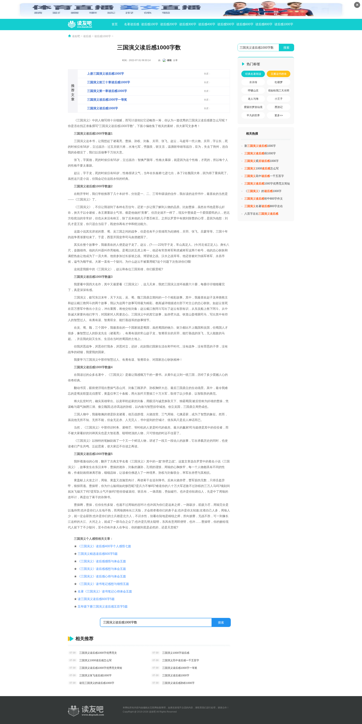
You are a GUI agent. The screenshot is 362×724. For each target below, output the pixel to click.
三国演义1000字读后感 (171, 652)
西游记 (279, 107)
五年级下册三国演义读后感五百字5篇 (103, 606)
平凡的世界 (253, 115)
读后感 (87, 36)
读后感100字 (149, 24)
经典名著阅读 (253, 73)
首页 (115, 24)
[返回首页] (86, 711)
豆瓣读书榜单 (279, 73)
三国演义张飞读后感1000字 (91, 675)
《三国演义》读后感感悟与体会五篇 (102, 561)
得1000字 (260, 153)
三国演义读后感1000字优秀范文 (93, 652)
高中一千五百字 (264, 176)
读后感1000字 (283, 24)
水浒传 (253, 82)
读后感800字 (263, 24)
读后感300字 (187, 24)
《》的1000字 (262, 191)
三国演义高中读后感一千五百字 (176, 660)
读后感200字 (168, 24)
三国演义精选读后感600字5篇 (98, 553)
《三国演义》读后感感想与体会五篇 (102, 568)
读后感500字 (225, 24)
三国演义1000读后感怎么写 (91, 660)
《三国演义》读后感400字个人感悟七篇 (104, 546)
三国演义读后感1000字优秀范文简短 (96, 667)
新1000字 (260, 145)
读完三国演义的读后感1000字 (92, 682)
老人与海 (253, 98)
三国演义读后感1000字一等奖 (175, 667)
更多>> (279, 115)
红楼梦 (279, 82)
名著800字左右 (263, 206)
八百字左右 (261, 213)
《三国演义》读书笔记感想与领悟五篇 (103, 583)
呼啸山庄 (253, 90)
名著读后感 (131, 24)
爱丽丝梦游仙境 (253, 107)
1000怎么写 (261, 168)
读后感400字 (206, 24)
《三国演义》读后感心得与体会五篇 (102, 576)
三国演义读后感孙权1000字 (174, 682)
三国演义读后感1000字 (171, 675)
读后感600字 (244, 24)
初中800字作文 (263, 198)
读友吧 (76, 36)
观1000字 (261, 160)
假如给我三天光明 (278, 90)
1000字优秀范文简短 (267, 183)
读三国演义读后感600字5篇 (96, 599)
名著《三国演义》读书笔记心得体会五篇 (105, 591)
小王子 (279, 98)
